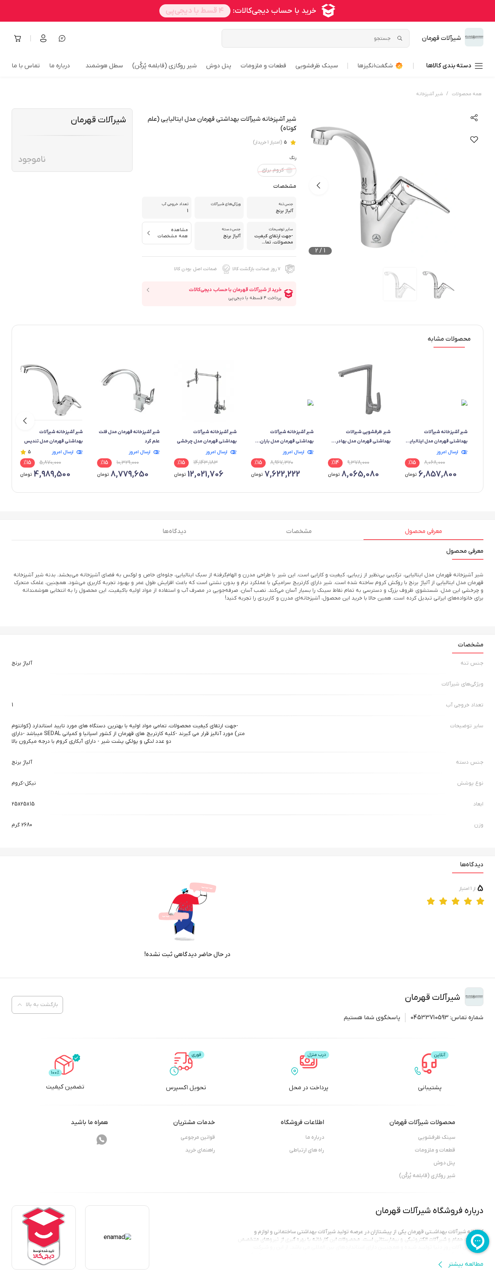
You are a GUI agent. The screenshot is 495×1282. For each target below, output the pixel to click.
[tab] (423, 533)
